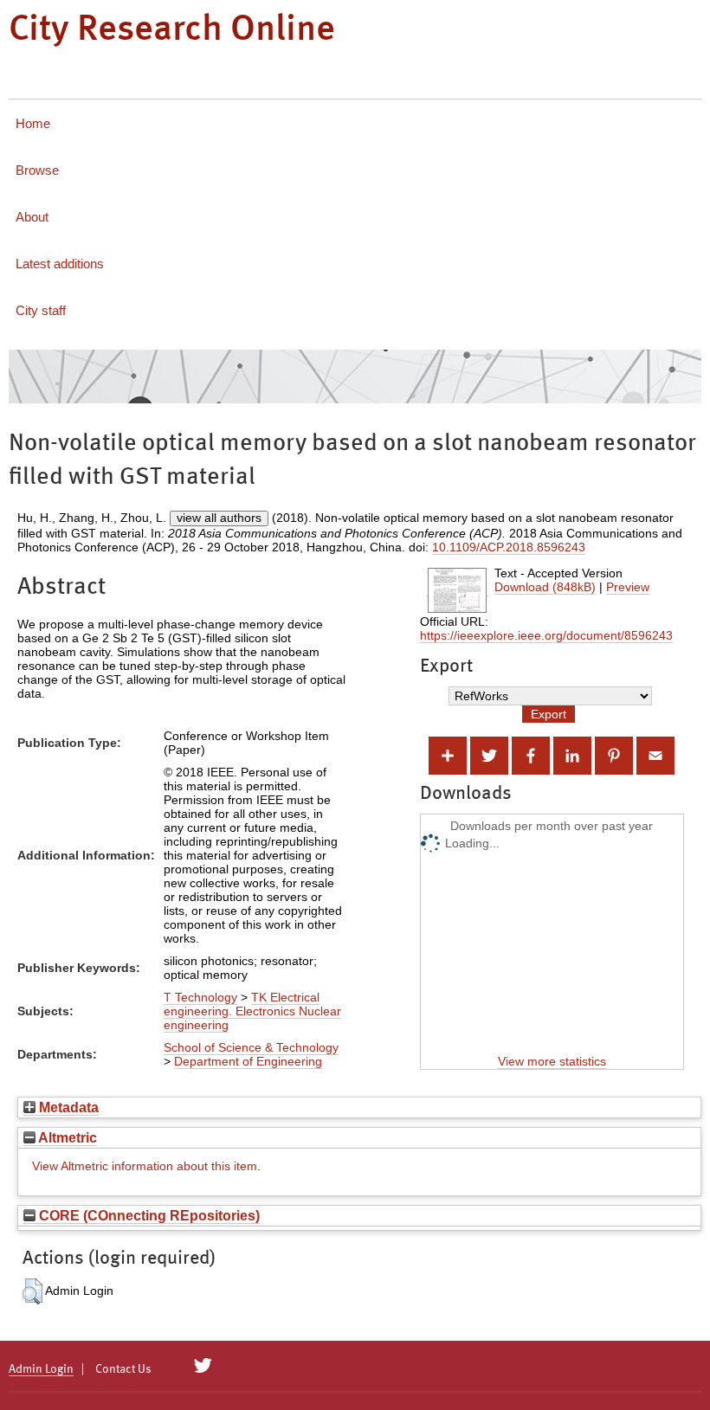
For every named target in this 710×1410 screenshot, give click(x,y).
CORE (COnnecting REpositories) (148, 1215)
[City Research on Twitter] (203, 1366)
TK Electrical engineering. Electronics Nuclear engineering (252, 1011)
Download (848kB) (545, 587)
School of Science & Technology (251, 1047)
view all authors (219, 518)
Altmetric (66, 1137)
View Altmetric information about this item (144, 1166)
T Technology (200, 997)
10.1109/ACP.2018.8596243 (508, 547)
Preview (627, 587)
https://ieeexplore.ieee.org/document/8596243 (546, 635)
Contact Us (123, 1369)
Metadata (67, 1107)
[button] (32, 1291)
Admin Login (41, 1369)
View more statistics (552, 1061)
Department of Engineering (248, 1061)
